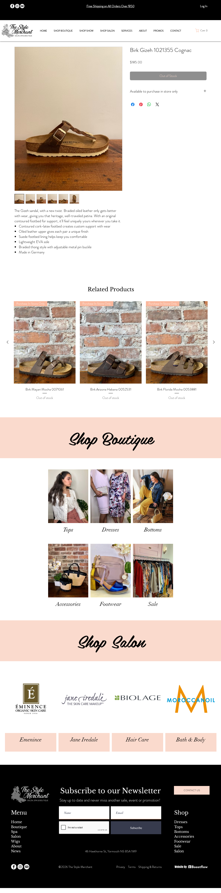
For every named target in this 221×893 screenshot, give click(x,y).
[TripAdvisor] (22, 6)
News (16, 851)
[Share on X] (157, 104)
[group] (110, 351)
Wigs (15, 841)
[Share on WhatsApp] (149, 104)
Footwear (182, 841)
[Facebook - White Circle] (13, 866)
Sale (177, 846)
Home (16, 822)
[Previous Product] (7, 342)
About (16, 846)
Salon (16, 836)
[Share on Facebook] (132, 104)
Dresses (180, 822)
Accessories (184, 836)
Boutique (19, 827)
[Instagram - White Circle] (20, 866)
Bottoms (181, 831)
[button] (63, 31)
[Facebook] (12, 6)
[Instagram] (17, 6)
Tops (178, 827)
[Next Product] (213, 342)
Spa (14, 831)
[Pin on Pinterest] (141, 104)
